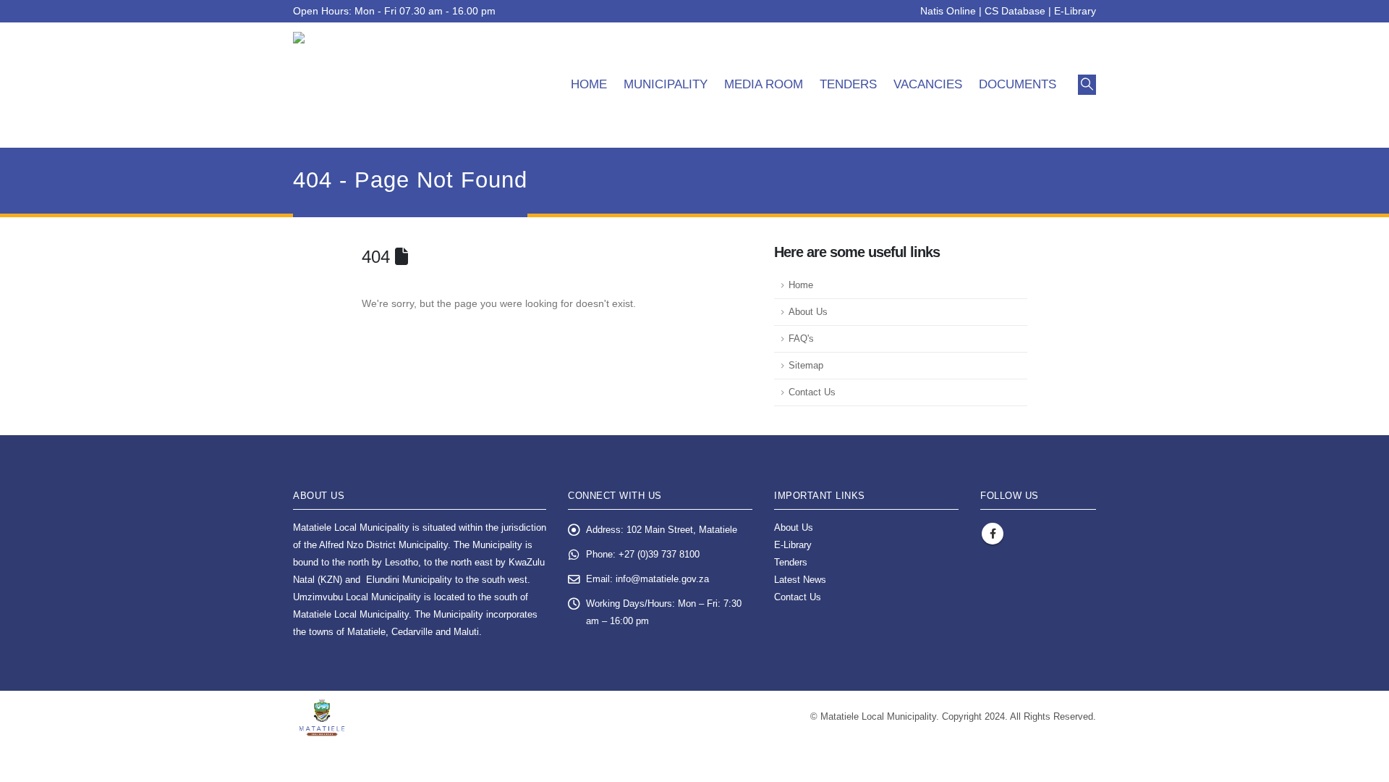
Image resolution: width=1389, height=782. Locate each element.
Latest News (800, 580)
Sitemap (806, 366)
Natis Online (948, 11)
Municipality (666, 84)
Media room (763, 84)
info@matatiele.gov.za (662, 579)
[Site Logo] (373, 85)
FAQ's (801, 339)
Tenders (848, 84)
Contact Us (812, 392)
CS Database (1015, 11)
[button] (1087, 85)
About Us (808, 312)
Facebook (992, 534)
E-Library (1075, 11)
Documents (1017, 84)
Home (589, 84)
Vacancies (927, 84)
